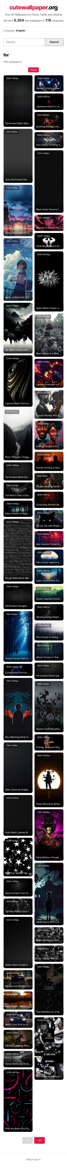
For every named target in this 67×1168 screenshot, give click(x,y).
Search (54, 42)
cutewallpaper (33, 7)
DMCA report (33, 1159)
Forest (33, 70)
